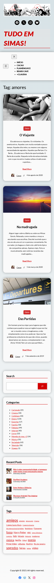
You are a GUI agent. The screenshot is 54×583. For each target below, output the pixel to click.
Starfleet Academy (20, 480)
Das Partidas (27, 319)
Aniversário (29, 521)
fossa (9, 532)
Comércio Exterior (28, 525)
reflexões (21, 544)
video (35, 548)
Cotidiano (16, 416)
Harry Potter (20, 532)
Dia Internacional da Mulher (15, 528)
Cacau (19, 176)
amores (22, 521)
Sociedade (16, 442)
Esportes (15, 422)
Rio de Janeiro (39, 544)
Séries (22, 548)
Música (14, 439)
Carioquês (16, 410)
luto (15, 536)
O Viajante (27, 135)
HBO (29, 533)
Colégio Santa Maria (13, 525)
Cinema (15, 413)
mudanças (36, 536)
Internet (15, 430)
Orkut (24, 540)
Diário (27, 128)
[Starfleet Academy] (9, 481)
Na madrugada (27, 227)
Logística (9, 536)
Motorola (28, 536)
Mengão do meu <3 (19, 436)
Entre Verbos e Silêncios (22, 488)
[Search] (42, 386)
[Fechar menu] (14, 57)
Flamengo (38, 528)
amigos (12, 520)
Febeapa (15, 428)
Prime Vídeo (11, 544)
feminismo (29, 529)
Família (15, 425)
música (10, 539)
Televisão (15, 445)
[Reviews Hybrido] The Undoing (25, 496)
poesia (32, 539)
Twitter (29, 548)
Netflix (18, 540)
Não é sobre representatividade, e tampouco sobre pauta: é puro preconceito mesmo (30, 470)
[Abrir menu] (5, 66)
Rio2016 (29, 544)
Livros (14, 433)
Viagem (15, 448)
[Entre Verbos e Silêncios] (9, 489)
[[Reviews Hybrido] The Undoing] (9, 497)
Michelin (21, 536)
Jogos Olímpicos (37, 533)
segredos (12, 548)
